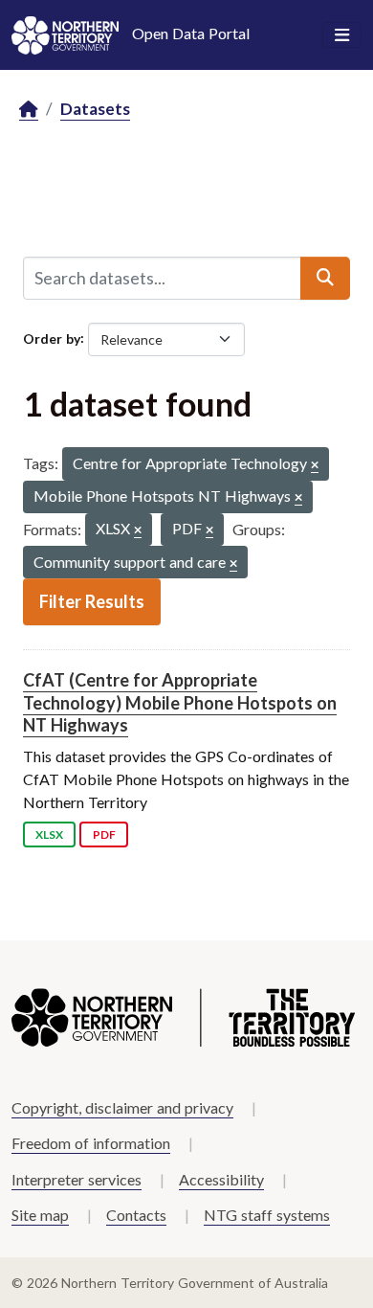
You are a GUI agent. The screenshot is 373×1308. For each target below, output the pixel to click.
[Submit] (325, 278)
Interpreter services (76, 1179)
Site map (40, 1215)
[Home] (28, 110)
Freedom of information (90, 1143)
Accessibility (221, 1179)
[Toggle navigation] (342, 35)
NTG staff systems (267, 1215)
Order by (51, 337)
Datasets (95, 109)
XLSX (49, 834)
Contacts (136, 1215)
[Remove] (314, 466)
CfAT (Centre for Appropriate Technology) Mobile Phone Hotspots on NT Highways (180, 702)
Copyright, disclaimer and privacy (122, 1107)
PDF (104, 834)
